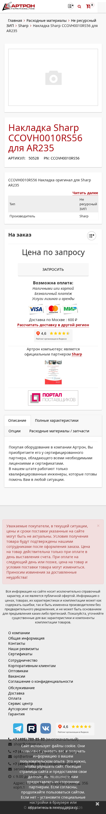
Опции (14, 430)
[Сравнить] (91, 235)
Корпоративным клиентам (32, 665)
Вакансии (16, 676)
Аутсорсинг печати (25, 708)
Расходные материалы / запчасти (59, 430)
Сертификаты (20, 653)
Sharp (23, 25)
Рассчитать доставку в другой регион (53, 324)
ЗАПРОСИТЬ (53, 269)
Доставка (16, 693)
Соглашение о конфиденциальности (40, 681)
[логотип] (19, 6)
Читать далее (85, 192)
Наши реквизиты (23, 648)
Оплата (14, 698)
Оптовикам (18, 670)
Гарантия (16, 714)
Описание (17, 420)
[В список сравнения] (70, 6)
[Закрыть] (97, 803)
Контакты (16, 643)
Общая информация (26, 638)
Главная (15, 20)
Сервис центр (20, 703)
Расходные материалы (46, 20)
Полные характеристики (56, 420)
